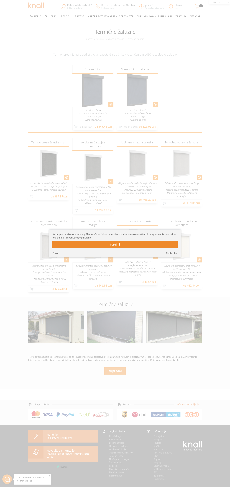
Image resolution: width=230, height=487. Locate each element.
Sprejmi (115, 244)
